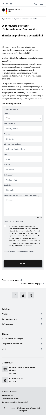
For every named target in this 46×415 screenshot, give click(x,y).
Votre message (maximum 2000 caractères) (21, 195)
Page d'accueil (6, 19)
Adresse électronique (13, 144)
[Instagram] (24, 295)
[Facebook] (16, 295)
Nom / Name (9, 124)
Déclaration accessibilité (10, 399)
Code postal (8, 175)
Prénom (7, 134)
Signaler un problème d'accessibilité (15, 402)
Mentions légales (8, 395)
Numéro (7, 165)
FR (11, 3)
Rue (5, 154)
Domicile (7, 185)
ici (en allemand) (18, 92)
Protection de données (10, 392)
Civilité (7, 113)
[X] (32, 295)
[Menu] (41, 3)
